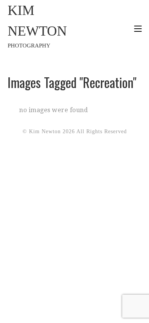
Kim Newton (37, 26)
